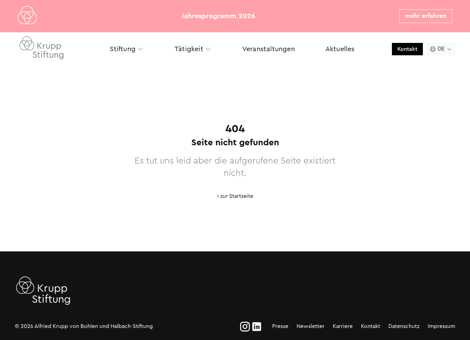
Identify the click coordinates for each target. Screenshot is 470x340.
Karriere (343, 326)
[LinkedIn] (257, 326)
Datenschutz (403, 326)
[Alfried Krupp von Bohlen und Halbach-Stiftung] (49, 49)
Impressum (441, 326)
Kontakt (407, 49)
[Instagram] (245, 326)
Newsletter (310, 326)
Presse (280, 326)
